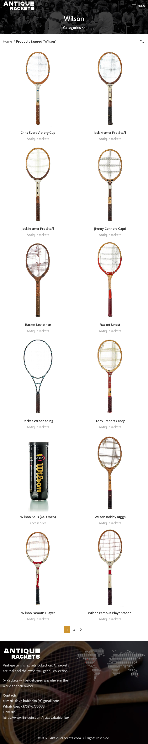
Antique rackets (38, 139)
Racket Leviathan (38, 325)
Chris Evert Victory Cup (38, 133)
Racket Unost (110, 325)
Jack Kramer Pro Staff (110, 133)
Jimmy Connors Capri (110, 229)
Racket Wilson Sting (38, 421)
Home (8, 41)
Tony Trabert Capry (110, 421)
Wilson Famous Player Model (110, 613)
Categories (72, 28)
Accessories (37, 523)
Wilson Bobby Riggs (110, 517)
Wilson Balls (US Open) (38, 517)
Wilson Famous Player (38, 613)
